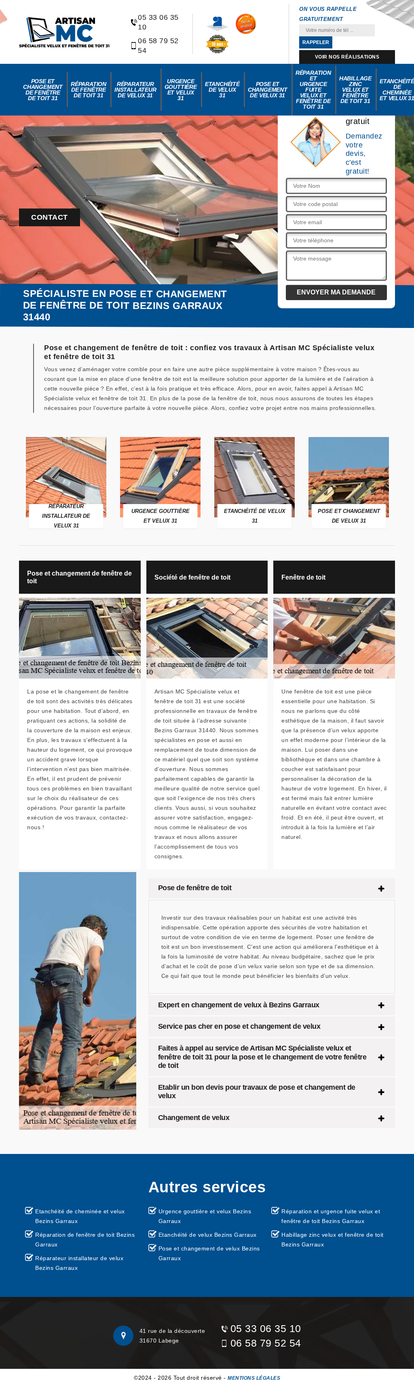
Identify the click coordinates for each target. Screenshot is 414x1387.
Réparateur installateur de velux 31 (135, 90)
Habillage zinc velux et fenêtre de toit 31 (355, 89)
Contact (49, 217)
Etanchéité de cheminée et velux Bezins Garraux (80, 1216)
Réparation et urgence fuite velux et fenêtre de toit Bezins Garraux (330, 1216)
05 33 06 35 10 (158, 22)
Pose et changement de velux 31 (267, 90)
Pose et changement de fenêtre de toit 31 (43, 89)
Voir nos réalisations (347, 57)
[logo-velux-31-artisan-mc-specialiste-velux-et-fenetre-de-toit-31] (64, 32)
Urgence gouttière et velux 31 (181, 89)
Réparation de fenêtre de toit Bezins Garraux (85, 1239)
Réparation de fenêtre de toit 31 (88, 90)
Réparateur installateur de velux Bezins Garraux (79, 1263)
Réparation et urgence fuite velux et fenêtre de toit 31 (313, 89)
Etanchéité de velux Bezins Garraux (207, 1234)
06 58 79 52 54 (158, 46)
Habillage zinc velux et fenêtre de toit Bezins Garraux (332, 1239)
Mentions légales (254, 1378)
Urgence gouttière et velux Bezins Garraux (204, 1216)
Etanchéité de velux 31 (222, 90)
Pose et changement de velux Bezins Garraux (209, 1253)
